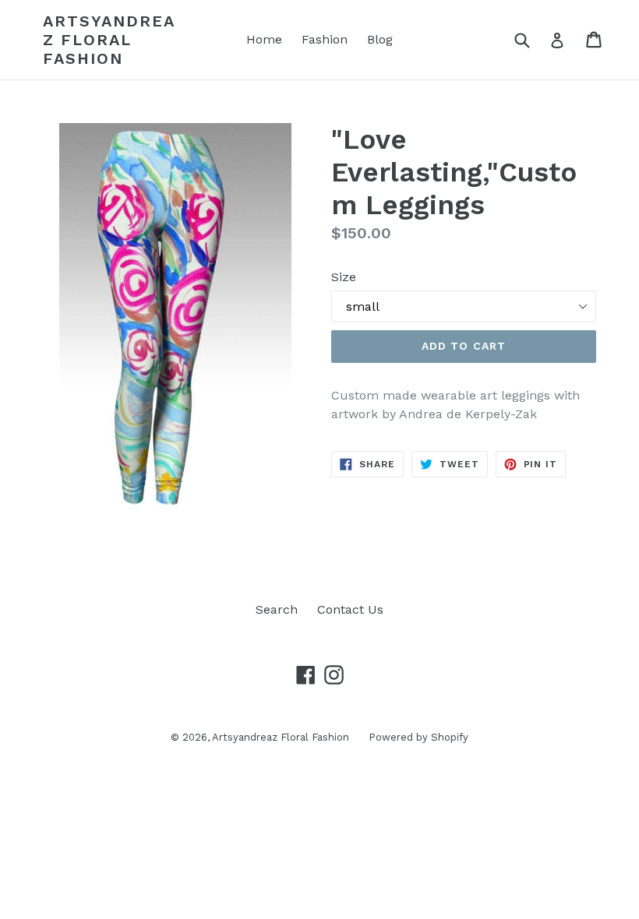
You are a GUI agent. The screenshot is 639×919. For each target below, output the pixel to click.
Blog (380, 39)
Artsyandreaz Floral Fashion (109, 40)
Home (264, 39)
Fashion (325, 39)
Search (277, 609)
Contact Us (350, 609)
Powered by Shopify (418, 737)
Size (343, 276)
